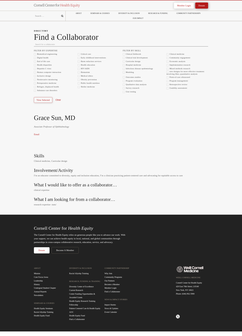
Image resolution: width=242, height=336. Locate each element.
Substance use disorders (46, 90)
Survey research (132, 88)
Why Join (108, 273)
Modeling (129, 72)
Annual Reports (40, 292)
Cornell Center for (63, 228)
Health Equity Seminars (43, 308)
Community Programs (113, 277)
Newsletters (38, 295)
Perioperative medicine (46, 83)
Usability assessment (178, 88)
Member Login (184, 5)
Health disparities (44, 65)
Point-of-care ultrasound (179, 77)
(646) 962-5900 (188, 294)
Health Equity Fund (42, 316)
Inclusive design (43, 76)
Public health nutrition (90, 83)
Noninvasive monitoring (47, 80)
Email (36, 134)
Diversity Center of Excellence (81, 286)
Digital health (42, 58)
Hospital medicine (133, 65)
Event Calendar (110, 312)
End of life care (43, 61)
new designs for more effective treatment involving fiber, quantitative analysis (185, 72)
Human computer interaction (48, 72)
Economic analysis (177, 61)
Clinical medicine (176, 54)
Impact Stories (110, 305)
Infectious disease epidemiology (139, 69)
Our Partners (109, 281)
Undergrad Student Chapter (45, 288)
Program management (178, 81)
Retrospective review (178, 84)
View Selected (43, 100)
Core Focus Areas (41, 277)
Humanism (85, 72)
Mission (37, 273)
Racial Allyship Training (43, 312)
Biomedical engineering (46, 54)
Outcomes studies (133, 77)
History (37, 284)
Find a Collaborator (77, 319)
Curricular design (133, 61)
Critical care (85, 54)
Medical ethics (86, 76)
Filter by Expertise (46, 50)
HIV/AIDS (85, 69)
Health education (87, 65)
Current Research (76, 290)
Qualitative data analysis (136, 84)
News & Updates (111, 308)
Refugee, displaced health (47, 87)
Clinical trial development (136, 58)
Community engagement (179, 58)
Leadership (38, 281)
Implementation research (179, 65)
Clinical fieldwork (133, 54)
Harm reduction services (90, 61)
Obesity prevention (88, 80)
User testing (130, 92)
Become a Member (112, 284)
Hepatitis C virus (43, 69)
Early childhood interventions (93, 58)
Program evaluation (133, 81)
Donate (201, 5)
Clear (58, 100)
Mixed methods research (179, 69)
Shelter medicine (87, 87)
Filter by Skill (132, 50)
